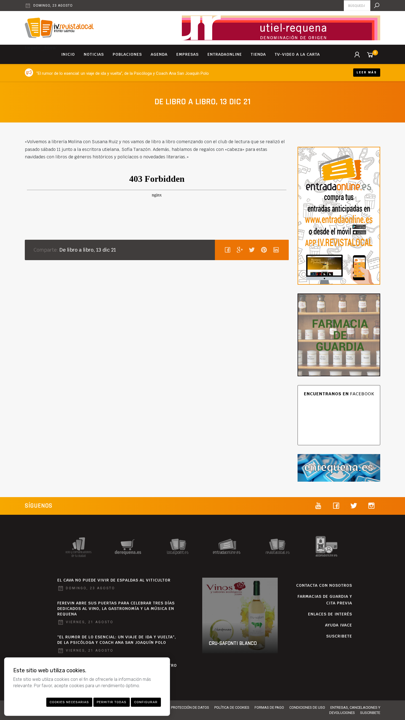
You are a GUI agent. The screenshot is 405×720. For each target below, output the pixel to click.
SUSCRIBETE (339, 636)
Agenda (159, 54)
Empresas (187, 54)
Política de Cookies (231, 707)
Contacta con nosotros (324, 585)
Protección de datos (190, 707)
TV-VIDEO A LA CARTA (297, 54)
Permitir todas (111, 702)
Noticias (94, 54)
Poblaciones (127, 54)
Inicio (68, 54)
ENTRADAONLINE (224, 54)
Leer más (367, 72)
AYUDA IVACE (338, 625)
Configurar (146, 702)
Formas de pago (269, 707)
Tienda (258, 54)
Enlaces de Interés (330, 614)
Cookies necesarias (69, 702)
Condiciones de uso (307, 707)
